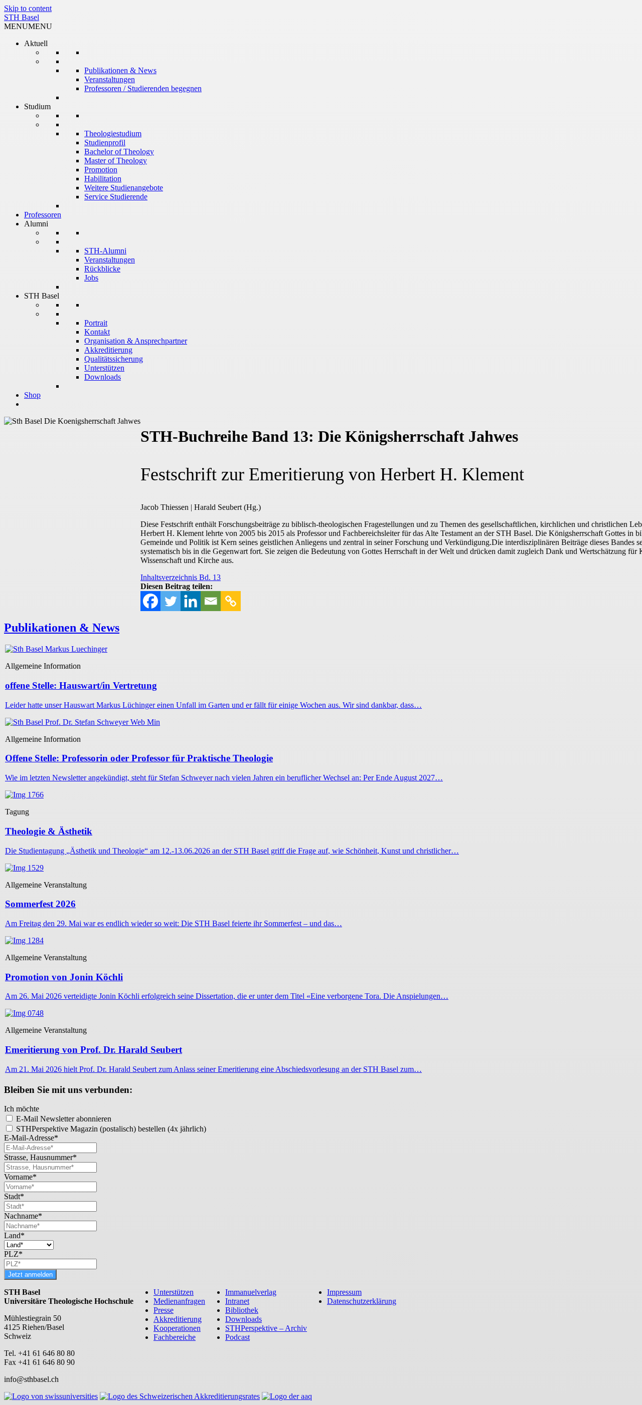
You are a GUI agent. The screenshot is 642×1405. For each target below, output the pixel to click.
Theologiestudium (112, 133)
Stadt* (14, 1196)
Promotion (100, 169)
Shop (32, 395)
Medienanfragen (179, 1301)
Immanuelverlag (250, 1292)
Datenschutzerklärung (361, 1301)
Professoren (42, 214)
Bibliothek (241, 1310)
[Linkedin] (191, 601)
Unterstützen (104, 368)
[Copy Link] (231, 601)
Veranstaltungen (109, 79)
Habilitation (102, 178)
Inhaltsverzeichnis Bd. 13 (180, 577)
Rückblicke (102, 268)
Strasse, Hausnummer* (40, 1157)
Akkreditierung (108, 350)
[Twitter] (170, 601)
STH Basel (21, 17)
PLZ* (13, 1254)
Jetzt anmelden (30, 1274)
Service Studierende (115, 196)
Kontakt (97, 332)
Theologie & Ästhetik (48, 831)
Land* (14, 1235)
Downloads (102, 377)
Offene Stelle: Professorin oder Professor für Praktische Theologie (139, 758)
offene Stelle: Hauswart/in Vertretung (81, 685)
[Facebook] (150, 601)
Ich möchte (21, 1108)
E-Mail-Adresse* (31, 1138)
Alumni (36, 223)
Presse (163, 1310)
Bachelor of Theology (119, 151)
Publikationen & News (120, 70)
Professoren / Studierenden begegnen (143, 88)
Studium (37, 106)
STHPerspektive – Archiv (266, 1328)
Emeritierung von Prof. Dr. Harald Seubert (93, 1049)
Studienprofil (104, 142)
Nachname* (23, 1216)
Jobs (91, 277)
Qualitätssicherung (113, 359)
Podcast (237, 1337)
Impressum (344, 1292)
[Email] (211, 601)
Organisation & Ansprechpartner (135, 341)
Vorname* (20, 1177)
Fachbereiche (174, 1337)
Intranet (237, 1301)
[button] (28, 26)
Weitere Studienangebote (123, 187)
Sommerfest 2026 (40, 904)
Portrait (95, 323)
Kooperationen (177, 1328)
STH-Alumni (105, 250)
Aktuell (36, 43)
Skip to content (28, 8)
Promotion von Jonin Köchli (64, 977)
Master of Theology (115, 160)
